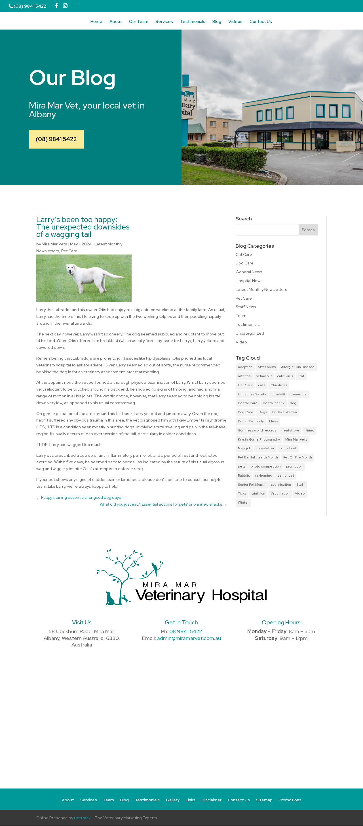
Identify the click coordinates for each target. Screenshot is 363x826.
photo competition (266, 466)
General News (249, 271)
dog (293, 403)
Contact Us (261, 22)
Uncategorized (250, 333)
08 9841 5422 (185, 631)
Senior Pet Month (251, 484)
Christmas (279, 385)
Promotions (290, 800)
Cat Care (244, 254)
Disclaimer (211, 800)
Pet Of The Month (297, 457)
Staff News (246, 306)
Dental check (273, 403)
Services (164, 22)
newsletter (265, 448)
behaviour (264, 376)
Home (96, 22)
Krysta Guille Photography (259, 439)
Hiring (309, 430)
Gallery (173, 800)
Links (190, 800)
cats (261, 385)
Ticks (242, 493)
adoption (245, 367)
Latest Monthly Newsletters (261, 289)
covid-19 (278, 394)
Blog (216, 22)
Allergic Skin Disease (298, 367)
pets (241, 466)
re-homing (263, 475)
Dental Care (248, 403)
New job (244, 448)
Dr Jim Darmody (251, 421)
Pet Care (69, 250)
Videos (235, 22)
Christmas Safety (252, 394)
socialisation (281, 484)
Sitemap (264, 800)
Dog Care (245, 263)
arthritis (244, 376)
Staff (300, 484)
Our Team (138, 22)
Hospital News (249, 280)
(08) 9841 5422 (56, 139)
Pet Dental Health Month (258, 457)
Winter (243, 502)
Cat (301, 376)
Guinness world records (257, 430)
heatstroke (290, 430)
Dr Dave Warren (284, 412)
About (115, 22)
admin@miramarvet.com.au (189, 638)
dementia (298, 394)
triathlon (258, 493)
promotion (294, 466)
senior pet (286, 475)
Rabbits (244, 475)
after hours (267, 367)
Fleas (273, 421)
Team (241, 315)
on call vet (288, 448)
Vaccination (280, 493)
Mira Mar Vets (54, 244)
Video (241, 342)
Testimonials (192, 22)
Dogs (263, 412)
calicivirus (285, 376)
